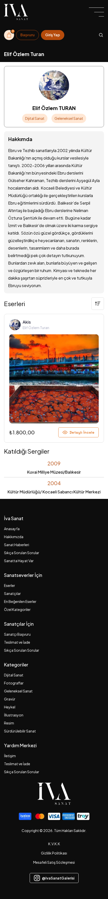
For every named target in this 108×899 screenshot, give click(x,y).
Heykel (9, 707)
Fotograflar (14, 683)
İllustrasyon (13, 715)
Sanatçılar (12, 593)
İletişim (10, 755)
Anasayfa (12, 528)
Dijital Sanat (13, 675)
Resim (9, 723)
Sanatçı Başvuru (17, 634)
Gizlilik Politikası (54, 853)
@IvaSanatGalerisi (58, 878)
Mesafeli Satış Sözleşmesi (54, 862)
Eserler (9, 585)
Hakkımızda (13, 536)
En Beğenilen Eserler (20, 601)
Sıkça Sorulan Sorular (21, 552)
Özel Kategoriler (17, 609)
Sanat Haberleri (16, 544)
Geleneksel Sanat (18, 691)
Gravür (9, 699)
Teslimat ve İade (17, 642)
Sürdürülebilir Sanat (20, 731)
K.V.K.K (54, 843)
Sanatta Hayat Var (19, 560)
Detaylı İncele (82, 432)
